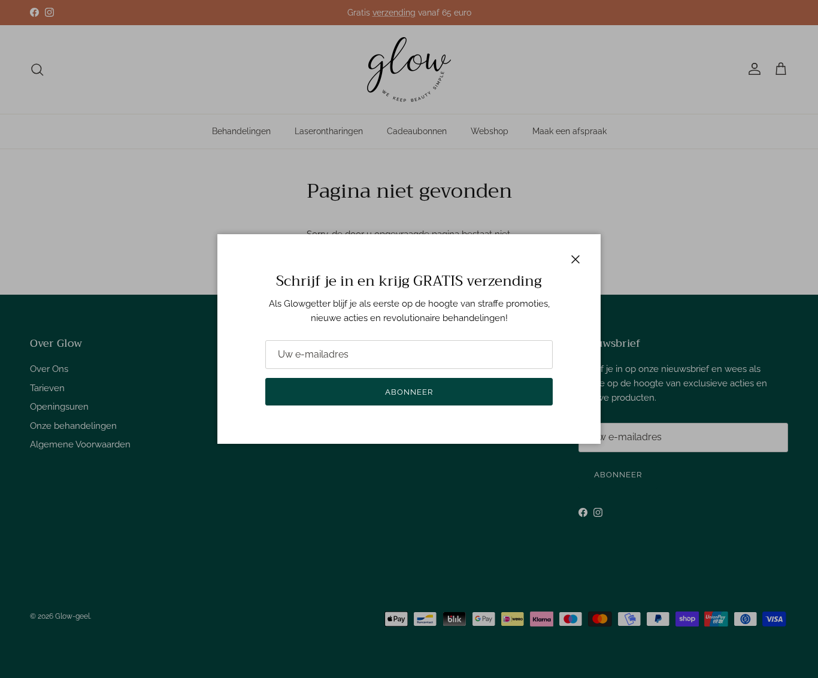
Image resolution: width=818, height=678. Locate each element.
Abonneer (409, 392)
